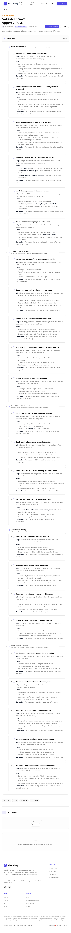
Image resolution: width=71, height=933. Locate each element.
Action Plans (31, 3)
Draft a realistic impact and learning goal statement (36, 471)
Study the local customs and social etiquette (33, 442)
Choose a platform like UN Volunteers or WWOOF (35, 158)
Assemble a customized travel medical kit (32, 565)
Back (5, 10)
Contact (6, 906)
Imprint (6, 900)
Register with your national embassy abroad (33, 499)
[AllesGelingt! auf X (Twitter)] (5, 887)
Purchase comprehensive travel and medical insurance (37, 347)
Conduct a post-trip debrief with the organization (35, 739)
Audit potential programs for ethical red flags (33, 122)
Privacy (6, 897)
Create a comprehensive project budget (31, 378)
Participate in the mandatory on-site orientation (35, 653)
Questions (29, 906)
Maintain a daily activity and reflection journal (34, 682)
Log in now (35, 825)
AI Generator (52, 871)
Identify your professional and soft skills (31, 53)
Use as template (53, 26)
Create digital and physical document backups (34, 620)
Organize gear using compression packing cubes (35, 594)
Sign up (63, 3)
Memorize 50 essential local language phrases (34, 413)
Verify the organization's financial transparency (34, 191)
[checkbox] (14, 53)
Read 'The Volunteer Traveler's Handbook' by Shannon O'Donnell (37, 88)
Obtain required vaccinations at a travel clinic (33, 319)
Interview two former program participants (33, 222)
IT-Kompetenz (30, 903)
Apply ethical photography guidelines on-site (33, 710)
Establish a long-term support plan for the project (35, 765)
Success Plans (53, 868)
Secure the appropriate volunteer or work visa (34, 290)
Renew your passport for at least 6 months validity (35, 259)
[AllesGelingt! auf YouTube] (9, 887)
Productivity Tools (54, 877)
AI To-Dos (21, 3)
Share (65, 26)
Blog (43, 3)
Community (52, 874)
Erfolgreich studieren (32, 900)
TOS (5, 903)
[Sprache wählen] (46, 3)
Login (52, 3)
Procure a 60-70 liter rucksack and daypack (32, 537)
